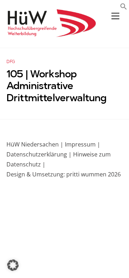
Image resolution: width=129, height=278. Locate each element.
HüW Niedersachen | (35, 144)
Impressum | (82, 144)
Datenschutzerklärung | (39, 154)
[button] (123, 7)
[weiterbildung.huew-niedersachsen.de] (51, 34)
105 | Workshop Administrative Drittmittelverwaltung (56, 87)
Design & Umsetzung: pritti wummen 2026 (63, 174)
